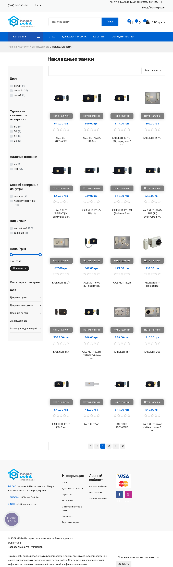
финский (21, 233)
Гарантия (99, 36)
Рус (37, 5)
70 (17, 131)
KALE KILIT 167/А (61, 282)
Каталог (24, 46)
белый (19, 85)
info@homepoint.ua (26, 504)
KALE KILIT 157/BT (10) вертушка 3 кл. (91, 355)
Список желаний (98, 498)
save (128, 494)
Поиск (110, 21)
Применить (19, 268)
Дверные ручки (18, 297)
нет (19, 168)
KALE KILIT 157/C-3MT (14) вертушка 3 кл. (152, 213)
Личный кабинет (98, 486)
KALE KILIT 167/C (152, 138)
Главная (12, 46)
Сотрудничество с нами (72, 508)
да (17, 164)
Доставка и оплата (74, 36)
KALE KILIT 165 (91, 424)
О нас (51, 36)
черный (21, 90)
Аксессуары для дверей (23, 328)
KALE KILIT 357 (61, 351)
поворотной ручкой (25, 203)
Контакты (67, 516)
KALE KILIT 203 (152, 351)
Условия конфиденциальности (138, 557)
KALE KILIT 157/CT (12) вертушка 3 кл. (122, 141)
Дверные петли (19, 313)
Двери (13, 289)
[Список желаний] (139, 22)
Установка (67, 500)
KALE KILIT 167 (122, 351)
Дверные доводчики (21, 305)
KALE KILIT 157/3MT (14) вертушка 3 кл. (61, 213)
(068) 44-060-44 (18, 5)
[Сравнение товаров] (131, 22)
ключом (20, 196)
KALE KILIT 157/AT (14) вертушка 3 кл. (152, 427)
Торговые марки (70, 522)
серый (19, 95)
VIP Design (37, 547)
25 (17, 140)
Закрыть (123, 563)
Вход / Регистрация (153, 7)
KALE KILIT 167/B (122, 282)
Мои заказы (95, 492)
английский (23, 228)
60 (17, 126)
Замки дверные (40, 46)
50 (17, 136)
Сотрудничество (122, 36)
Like (119, 494)
